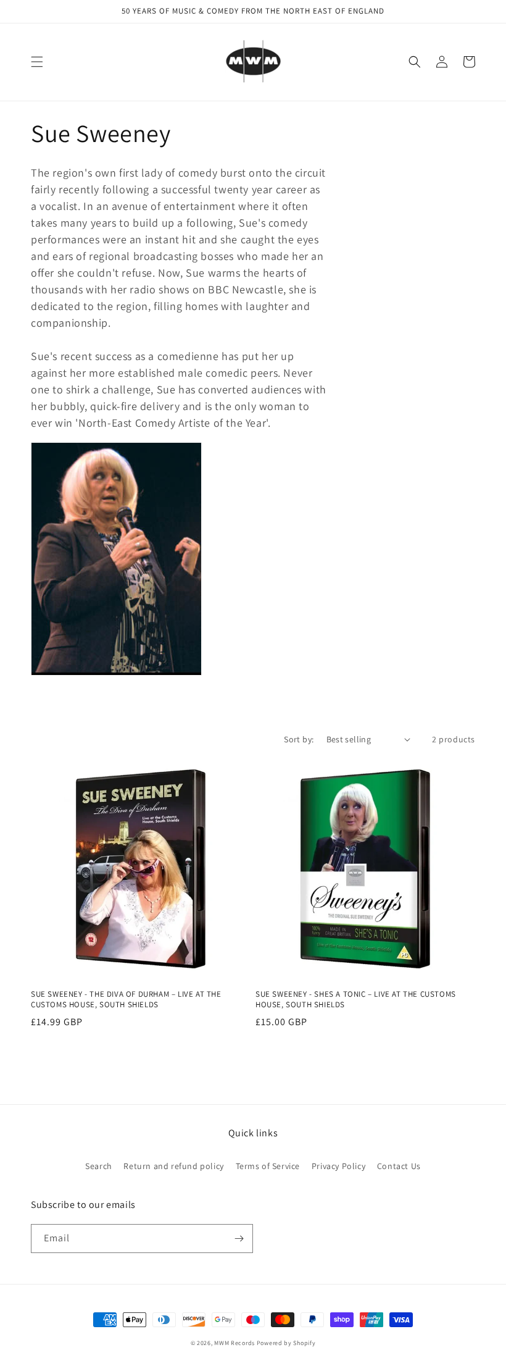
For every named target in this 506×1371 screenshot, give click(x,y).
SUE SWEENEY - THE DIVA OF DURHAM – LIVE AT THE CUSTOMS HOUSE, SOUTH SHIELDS (126, 999)
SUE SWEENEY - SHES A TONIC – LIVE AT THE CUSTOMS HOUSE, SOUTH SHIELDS (355, 999)
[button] (37, 61)
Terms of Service (268, 1166)
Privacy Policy (338, 1166)
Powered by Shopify (286, 1343)
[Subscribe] (238, 1238)
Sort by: (298, 739)
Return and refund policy (173, 1166)
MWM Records (234, 1343)
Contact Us (399, 1166)
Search (98, 1166)
